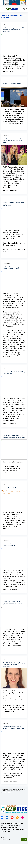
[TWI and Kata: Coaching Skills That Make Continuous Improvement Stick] (14, 449)
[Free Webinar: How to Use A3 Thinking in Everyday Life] (14, 386)
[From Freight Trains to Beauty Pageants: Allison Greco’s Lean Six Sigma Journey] (14, 617)
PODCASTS (7, 797)
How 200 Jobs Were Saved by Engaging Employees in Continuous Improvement (14, 664)
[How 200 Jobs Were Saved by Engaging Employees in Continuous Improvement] (14, 678)
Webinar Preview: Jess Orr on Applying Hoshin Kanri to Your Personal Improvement (14, 29)
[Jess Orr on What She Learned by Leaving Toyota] (14, 97)
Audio (4, 80)
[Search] (24, 9)
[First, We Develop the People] (14, 500)
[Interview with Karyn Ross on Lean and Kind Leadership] (14, 558)
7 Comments (16, 715)
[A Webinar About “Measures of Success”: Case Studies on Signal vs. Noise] (14, 155)
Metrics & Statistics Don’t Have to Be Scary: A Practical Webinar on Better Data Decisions (13, 204)
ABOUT (22, 797)
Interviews (7, 263)
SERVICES (17, 797)
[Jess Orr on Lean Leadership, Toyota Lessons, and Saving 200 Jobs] (14, 281)
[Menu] (26, 9)
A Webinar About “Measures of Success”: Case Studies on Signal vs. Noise (13, 140)
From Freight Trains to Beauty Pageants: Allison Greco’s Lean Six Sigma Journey (12, 603)
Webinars (7, 135)
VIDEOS (12, 797)
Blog (4, 24)
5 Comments (20, 127)
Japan (6, 723)
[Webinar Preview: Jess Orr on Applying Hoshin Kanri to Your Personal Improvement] (14, 44)
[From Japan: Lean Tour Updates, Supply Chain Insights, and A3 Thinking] (14, 741)
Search (2, 837)
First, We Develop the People (11, 487)
